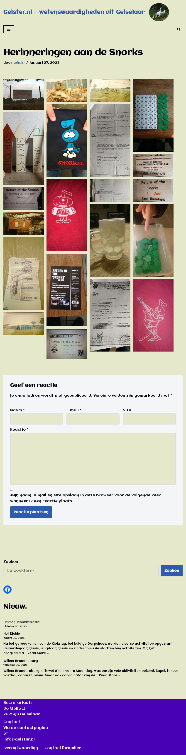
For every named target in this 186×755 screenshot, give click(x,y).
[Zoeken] (178, 29)
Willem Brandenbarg (20, 661)
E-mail (73, 410)
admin (18, 63)
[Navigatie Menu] (8, 29)
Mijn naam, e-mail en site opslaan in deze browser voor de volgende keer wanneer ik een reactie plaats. (85, 498)
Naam (17, 410)
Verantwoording (21, 748)
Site (127, 410)
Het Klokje (11, 633)
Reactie (19, 430)
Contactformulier (62, 748)
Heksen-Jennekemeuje (21, 622)
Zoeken (10, 562)
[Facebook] (7, 589)
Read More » (38, 653)
